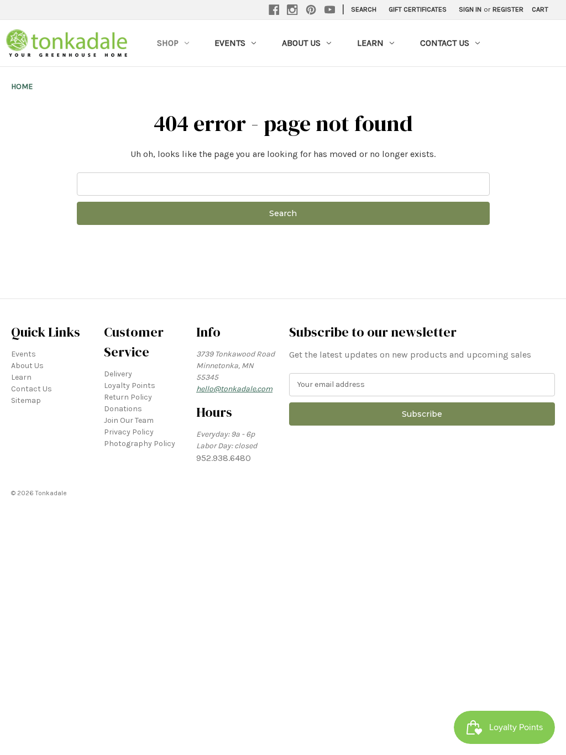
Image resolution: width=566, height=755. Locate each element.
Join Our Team (129, 420)
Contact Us (444, 43)
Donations (123, 408)
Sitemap (26, 400)
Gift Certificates (418, 9)
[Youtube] (330, 9)
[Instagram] (292, 9)
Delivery (118, 374)
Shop (168, 43)
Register (507, 9)
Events (229, 43)
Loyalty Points (129, 385)
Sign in (470, 9)
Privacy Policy (129, 432)
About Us (301, 43)
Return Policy (128, 397)
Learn (370, 43)
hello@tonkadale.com (234, 389)
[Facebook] (274, 9)
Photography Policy (139, 443)
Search (363, 9)
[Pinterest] (311, 9)
